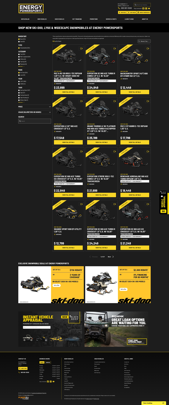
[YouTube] (149, 8)
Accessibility (126, 387)
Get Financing (77, 19)
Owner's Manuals (127, 383)
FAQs (125, 368)
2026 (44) (22, 84)
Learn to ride (129, 19)
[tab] (42, 362)
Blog (125, 366)
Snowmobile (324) (25, 48)
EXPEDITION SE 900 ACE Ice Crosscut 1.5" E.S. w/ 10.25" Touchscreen (133, 231)
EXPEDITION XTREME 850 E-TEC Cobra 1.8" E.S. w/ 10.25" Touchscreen (100, 179)
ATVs (65, 366)
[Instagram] (146, 8)
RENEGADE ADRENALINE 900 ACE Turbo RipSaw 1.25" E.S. (134, 177)
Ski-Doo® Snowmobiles (69, 385)
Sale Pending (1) (24, 97)
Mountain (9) (23, 64)
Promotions (94, 19)
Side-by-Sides (67, 368)
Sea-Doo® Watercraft (68, 383)
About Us (145, 19)
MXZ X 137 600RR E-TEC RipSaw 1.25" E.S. (134, 127)
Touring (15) (23, 61)
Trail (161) (22, 54)
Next (109, 257)
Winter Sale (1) (24, 100)
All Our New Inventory (68, 362)
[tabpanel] (50, 372)
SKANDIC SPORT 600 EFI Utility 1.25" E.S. (68, 230)
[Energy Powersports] (31, 8)
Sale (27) (22, 92)
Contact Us (126, 362)
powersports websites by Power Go (39, 393)
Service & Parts (111, 19)
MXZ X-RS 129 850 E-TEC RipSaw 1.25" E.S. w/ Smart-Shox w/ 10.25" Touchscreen (68, 76)
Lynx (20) (22, 75)
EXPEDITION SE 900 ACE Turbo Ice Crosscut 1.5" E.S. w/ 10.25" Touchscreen (68, 179)
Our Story (126, 364)
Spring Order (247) (25, 90)
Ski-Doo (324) (24, 72)
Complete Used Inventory (99, 362)
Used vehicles (59, 19)
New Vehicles (42, 19)
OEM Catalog (25, 19)
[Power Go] (32, 398)
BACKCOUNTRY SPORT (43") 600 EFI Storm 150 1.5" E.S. (134, 74)
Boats (65, 374)
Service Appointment (128, 376)
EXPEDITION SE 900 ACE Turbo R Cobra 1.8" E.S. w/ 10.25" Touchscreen (101, 76)
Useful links (128, 359)
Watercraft (66, 372)
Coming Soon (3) (24, 95)
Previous (95, 257)
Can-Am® (66, 381)
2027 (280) (23, 81)
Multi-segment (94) (25, 56)
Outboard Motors (67, 376)
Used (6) (22, 41)
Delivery (126, 385)
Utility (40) (23, 59)
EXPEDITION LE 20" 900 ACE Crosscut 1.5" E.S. (66, 127)
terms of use (96, 398)
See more (20, 66)
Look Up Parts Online (128, 381)
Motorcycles (67, 364)
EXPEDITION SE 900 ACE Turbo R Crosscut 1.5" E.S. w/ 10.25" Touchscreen (101, 231)
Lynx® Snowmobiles (68, 387)
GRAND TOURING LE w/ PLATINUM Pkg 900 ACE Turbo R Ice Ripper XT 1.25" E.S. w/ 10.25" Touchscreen (101, 128)
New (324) (23, 39)
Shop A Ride (27, 395)
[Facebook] (143, 8)
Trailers (65, 379)
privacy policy (89, 398)
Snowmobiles (67, 370)
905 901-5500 (126, 8)
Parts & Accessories (128, 379)
